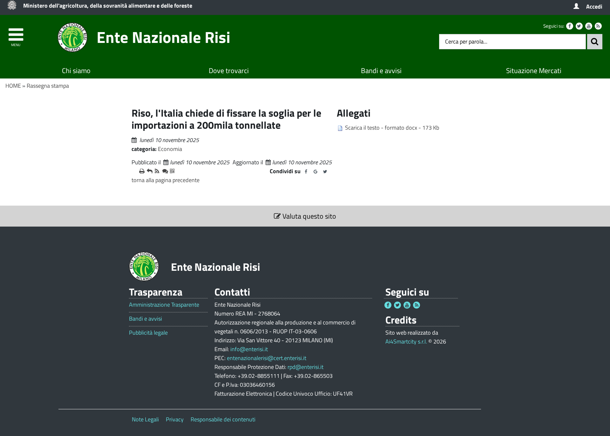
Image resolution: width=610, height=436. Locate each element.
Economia (170, 149)
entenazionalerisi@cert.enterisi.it (266, 358)
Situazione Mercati (533, 70)
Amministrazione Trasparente (164, 304)
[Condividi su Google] (315, 171)
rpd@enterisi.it (305, 367)
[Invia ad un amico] (148, 171)
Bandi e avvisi (381, 70)
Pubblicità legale (148, 332)
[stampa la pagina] (140, 171)
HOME (13, 85)
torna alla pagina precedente (166, 180)
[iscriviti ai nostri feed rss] (156, 171)
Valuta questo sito (308, 216)
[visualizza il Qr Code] (171, 171)
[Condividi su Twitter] (325, 171)
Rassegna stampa (48, 85)
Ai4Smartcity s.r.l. (406, 341)
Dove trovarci (229, 70)
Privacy (175, 419)
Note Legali (145, 419)
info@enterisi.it (249, 349)
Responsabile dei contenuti (223, 419)
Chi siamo (76, 70)
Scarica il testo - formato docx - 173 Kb (392, 127)
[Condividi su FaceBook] (305, 171)
